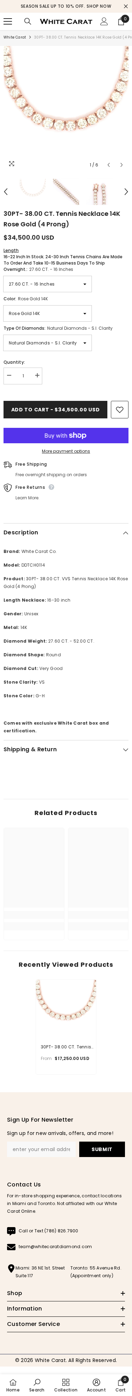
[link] (34, 915)
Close (125, 6)
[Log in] (104, 21)
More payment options (66, 451)
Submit (102, 1149)
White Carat (15, 37)
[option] (66, 6)
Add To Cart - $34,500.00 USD (55, 409)
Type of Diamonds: (58, 328)
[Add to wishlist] (119, 409)
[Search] (28, 21)
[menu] (8, 21)
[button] (108, 165)
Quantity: (14, 362)
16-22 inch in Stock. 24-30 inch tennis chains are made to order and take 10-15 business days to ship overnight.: (63, 259)
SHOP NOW (99, 6)
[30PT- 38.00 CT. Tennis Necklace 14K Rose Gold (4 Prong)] (66, 1010)
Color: (26, 299)
